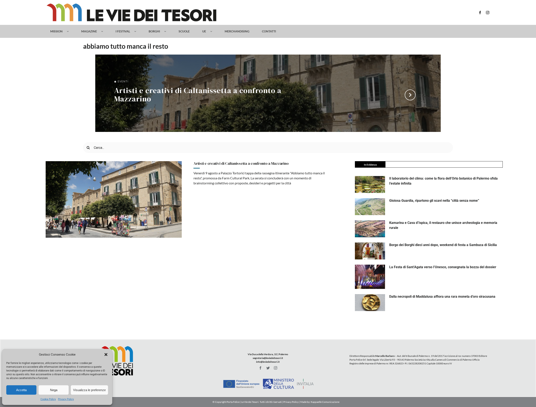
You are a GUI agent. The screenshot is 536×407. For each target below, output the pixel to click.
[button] (106, 354)
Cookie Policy (48, 399)
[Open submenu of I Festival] (137, 31)
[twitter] (268, 368)
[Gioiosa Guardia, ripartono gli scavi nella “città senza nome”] (370, 206)
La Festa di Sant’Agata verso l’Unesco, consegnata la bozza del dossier (442, 267)
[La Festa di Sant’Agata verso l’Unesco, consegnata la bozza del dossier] (370, 277)
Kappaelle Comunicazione (324, 401)
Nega (53, 390)
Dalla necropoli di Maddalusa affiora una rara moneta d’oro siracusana (442, 297)
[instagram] (487, 12)
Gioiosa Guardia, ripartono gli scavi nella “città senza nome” (434, 201)
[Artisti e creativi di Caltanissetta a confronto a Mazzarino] (114, 199)
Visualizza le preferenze (89, 390)
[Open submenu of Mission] (70, 31)
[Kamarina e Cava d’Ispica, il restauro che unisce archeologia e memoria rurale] (370, 228)
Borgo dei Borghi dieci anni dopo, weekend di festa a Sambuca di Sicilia (443, 245)
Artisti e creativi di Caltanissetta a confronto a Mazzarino (197, 95)
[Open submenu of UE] (213, 31)
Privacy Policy (66, 399)
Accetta (21, 390)
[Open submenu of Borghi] (167, 31)
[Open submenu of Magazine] (104, 31)
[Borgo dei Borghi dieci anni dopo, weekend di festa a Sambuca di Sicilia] (370, 250)
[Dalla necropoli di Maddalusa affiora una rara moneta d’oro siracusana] (370, 302)
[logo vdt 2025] (131, 5)
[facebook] (480, 12)
